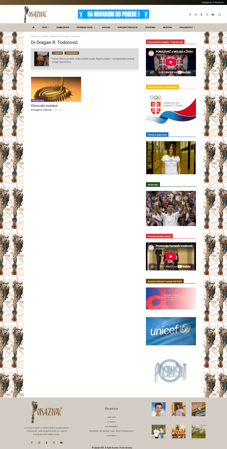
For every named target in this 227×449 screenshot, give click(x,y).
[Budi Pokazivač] (159, 432)
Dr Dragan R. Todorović (41, 110)
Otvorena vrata (38, 100)
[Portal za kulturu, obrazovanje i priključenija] (35, 14)
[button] (219, 14)
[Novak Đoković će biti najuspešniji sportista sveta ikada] (159, 409)
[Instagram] (196, 14)
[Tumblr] (201, 14)
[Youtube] (213, 14)
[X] (207, 14)
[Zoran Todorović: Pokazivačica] (199, 409)
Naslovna (35, 36)
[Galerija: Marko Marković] (199, 432)
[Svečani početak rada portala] (179, 432)
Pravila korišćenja (125, 447)
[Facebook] (190, 14)
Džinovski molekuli (44, 106)
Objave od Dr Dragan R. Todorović (65, 36)
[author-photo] (43, 59)
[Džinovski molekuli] (56, 89)
